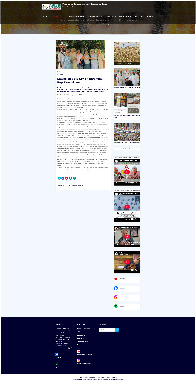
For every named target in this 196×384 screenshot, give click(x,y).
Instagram (122, 297)
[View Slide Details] (132, 53)
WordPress (98, 377)
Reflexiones (80, 338)
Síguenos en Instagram (84, 363)
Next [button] (138, 53)
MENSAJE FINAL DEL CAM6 (126, 142)
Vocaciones (80, 345)
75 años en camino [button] (116, 53)
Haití (69, 185)
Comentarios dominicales (84, 328)
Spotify (122, 306)
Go (117, 329)
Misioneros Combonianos (76, 16)
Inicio (45, 16)
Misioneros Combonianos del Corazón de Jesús (84, 4)
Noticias (79, 335)
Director (60, 74)
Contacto (149, 16)
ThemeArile (114, 377)
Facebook (122, 288)
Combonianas (61, 185)
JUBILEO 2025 (127, 149)
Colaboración (138, 16)
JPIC (78, 332)
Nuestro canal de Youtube (84, 354)
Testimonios (111, 16)
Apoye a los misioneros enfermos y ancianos (127, 87)
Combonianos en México (95, 16)
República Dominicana (77, 185)
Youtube (122, 278)
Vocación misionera (125, 16)
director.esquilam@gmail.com (115, 379)
